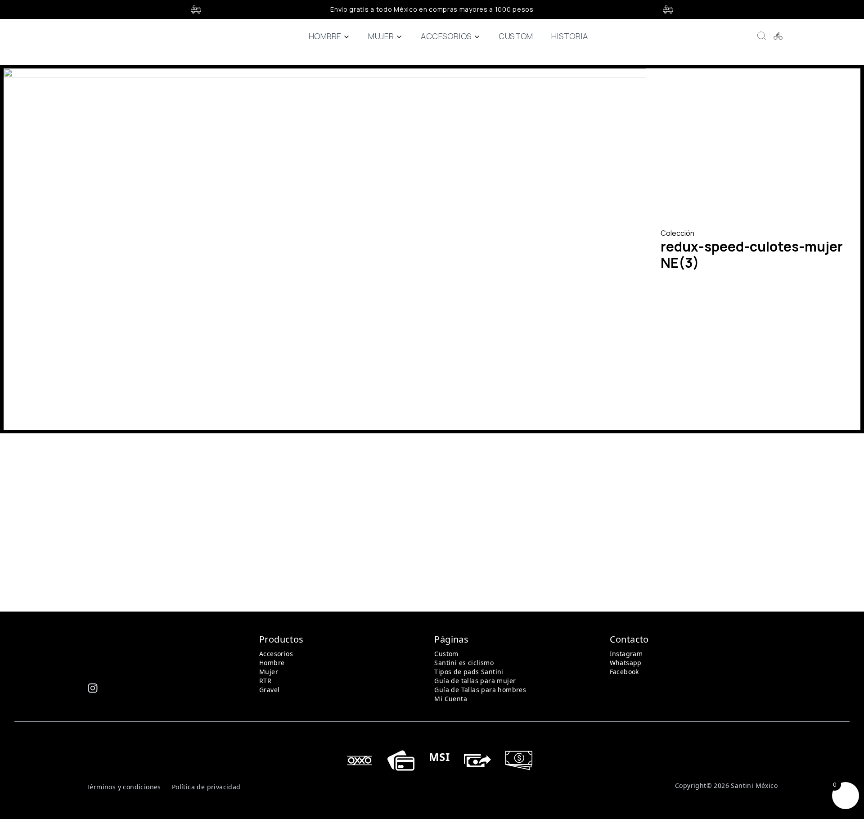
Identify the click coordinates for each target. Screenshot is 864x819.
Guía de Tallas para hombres (480, 689)
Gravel (269, 689)
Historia (569, 36)
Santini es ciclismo (464, 662)
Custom (516, 36)
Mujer (381, 36)
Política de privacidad (206, 787)
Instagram (626, 653)
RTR (265, 680)
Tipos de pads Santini (468, 671)
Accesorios (446, 36)
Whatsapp (626, 662)
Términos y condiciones (123, 787)
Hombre (325, 36)
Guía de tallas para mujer (475, 680)
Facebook (624, 671)
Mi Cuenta (450, 698)
